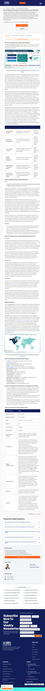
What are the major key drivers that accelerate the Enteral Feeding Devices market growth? (22, 532)
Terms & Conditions (38, 689)
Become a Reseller (36, 659)
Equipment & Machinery (26, 623)
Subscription (34, 654)
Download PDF (22, 2)
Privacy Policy (31, 689)
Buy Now (22, 28)
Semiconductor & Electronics (27, 632)
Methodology (28, 35)
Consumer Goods (6, 676)
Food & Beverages (24, 626)
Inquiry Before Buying (34, 567)
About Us (34, 644)
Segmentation (22, 35)
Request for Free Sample (22, 39)
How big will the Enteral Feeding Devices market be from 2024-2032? (19, 537)
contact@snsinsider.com (33, 679)
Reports (8, 8)
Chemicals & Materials (25, 619)
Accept (7, 688)
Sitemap (34, 656)
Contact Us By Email (10, 579)
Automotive (35, 616)
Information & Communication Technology (30, 629)
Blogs (33, 647)
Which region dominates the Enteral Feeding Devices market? (17, 522)
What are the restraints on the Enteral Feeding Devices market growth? (19, 526)
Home (4, 8)
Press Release (35, 649)
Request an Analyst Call (22, 557)
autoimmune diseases (22, 320)
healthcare (11, 121)
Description (8, 35)
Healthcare (13, 8)
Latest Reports (35, 652)
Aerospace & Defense (25, 616)
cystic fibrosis (14, 283)
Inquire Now (22, 356)
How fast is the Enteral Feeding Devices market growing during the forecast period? (20, 542)
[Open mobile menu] (41, 3)
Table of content (15, 35)
